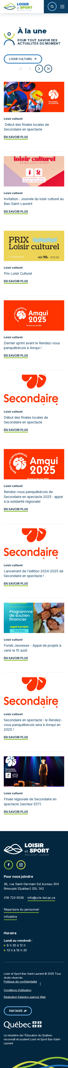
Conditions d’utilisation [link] (17, 990)
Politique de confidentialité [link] (20, 981)
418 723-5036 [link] (14, 898)
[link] (16, 7)
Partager (16, 1010)
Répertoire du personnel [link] (21, 909)
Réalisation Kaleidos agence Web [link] (25, 997)
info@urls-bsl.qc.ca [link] (41, 898)
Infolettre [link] (10, 917)
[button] (52, 6)
